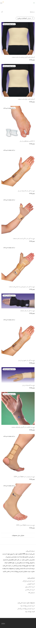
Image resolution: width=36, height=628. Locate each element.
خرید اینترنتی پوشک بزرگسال (26, 608)
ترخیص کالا (31, 592)
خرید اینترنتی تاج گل (29, 580)
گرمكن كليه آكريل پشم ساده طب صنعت (23, 57)
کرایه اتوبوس (31, 583)
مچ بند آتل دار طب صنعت (27, 310)
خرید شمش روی (30, 586)
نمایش (24, 18)
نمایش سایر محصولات (18, 535)
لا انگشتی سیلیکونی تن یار (27, 141)
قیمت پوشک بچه (30, 611)
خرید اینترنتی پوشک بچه (27, 605)
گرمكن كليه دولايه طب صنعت (26, 99)
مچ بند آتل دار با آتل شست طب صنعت (24, 238)
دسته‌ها (32, 11)
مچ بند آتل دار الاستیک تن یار (26, 190)
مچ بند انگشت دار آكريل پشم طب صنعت (23, 427)
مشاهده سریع (32, 60)
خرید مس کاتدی (30, 589)
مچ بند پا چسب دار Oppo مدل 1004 (24, 476)
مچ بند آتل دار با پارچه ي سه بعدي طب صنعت (22, 286)
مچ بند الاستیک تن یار (28, 385)
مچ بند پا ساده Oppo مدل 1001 (25, 525)
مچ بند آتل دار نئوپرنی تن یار (26, 360)
